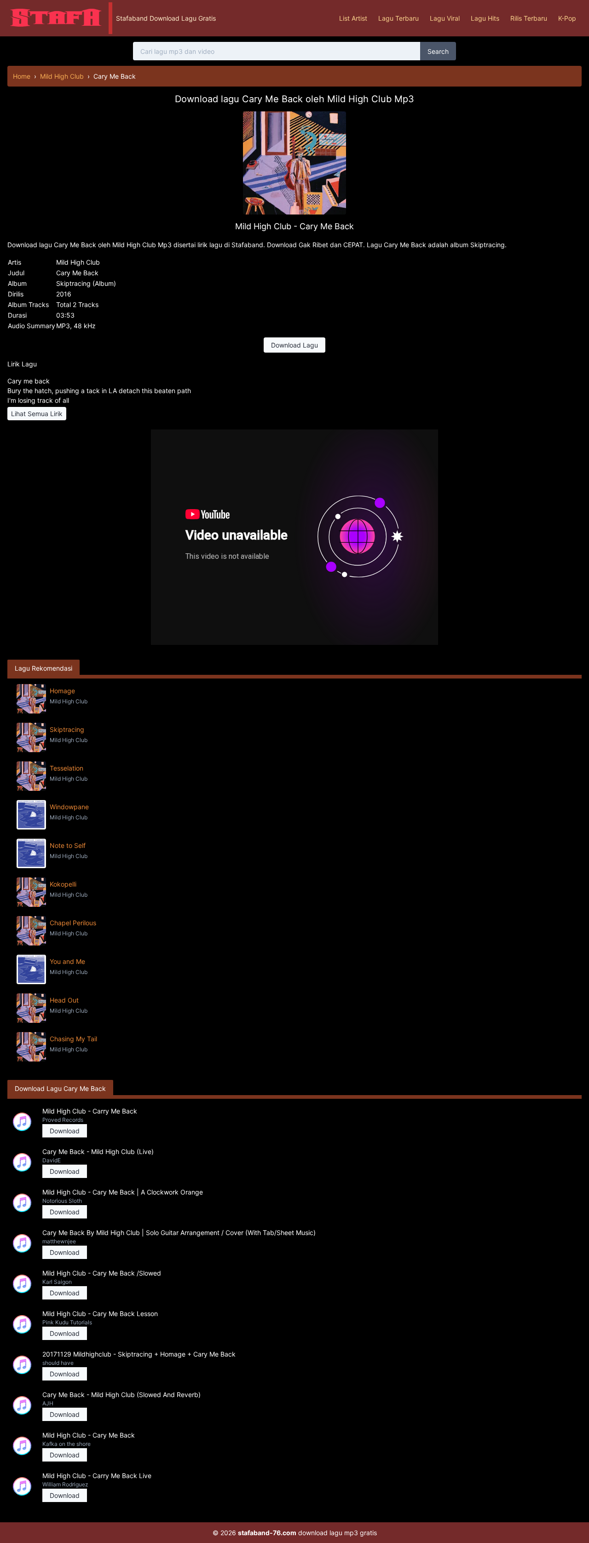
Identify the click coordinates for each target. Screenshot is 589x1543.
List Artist (353, 18)
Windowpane (69, 807)
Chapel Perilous (73, 923)
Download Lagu (294, 345)
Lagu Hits (485, 18)
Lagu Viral (445, 18)
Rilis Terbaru (528, 18)
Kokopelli (63, 884)
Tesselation (66, 768)
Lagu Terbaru (398, 18)
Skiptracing (67, 729)
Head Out (64, 1000)
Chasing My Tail (73, 1039)
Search (438, 51)
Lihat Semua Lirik (37, 414)
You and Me (67, 961)
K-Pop (567, 18)
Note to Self (68, 845)
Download (65, 1131)
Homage (62, 691)
